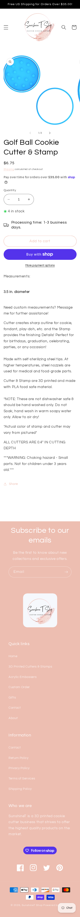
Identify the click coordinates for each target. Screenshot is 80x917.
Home (13, 656)
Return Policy (19, 758)
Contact (15, 707)
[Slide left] (30, 133)
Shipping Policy (20, 788)
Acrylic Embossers (22, 677)
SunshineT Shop (32, 905)
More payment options (40, 265)
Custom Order (19, 687)
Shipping (9, 169)
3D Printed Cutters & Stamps (30, 666)
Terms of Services (22, 778)
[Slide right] (50, 133)
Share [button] (13, 484)
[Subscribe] (66, 571)
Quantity (10, 190)
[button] (6, 27)
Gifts (12, 697)
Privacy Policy (19, 768)
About (13, 718)
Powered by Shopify (56, 905)
